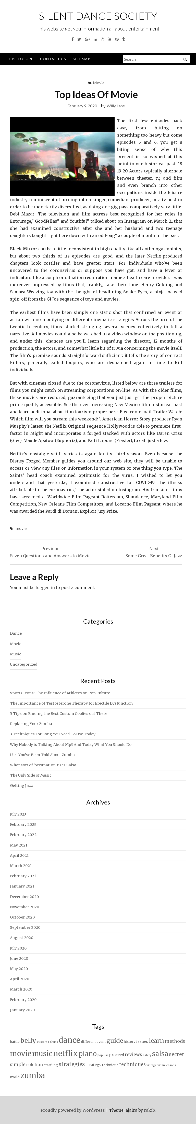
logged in (45, 587)
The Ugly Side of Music (31, 775)
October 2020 (22, 917)
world (15, 1077)
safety (147, 1055)
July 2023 (18, 814)
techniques (132, 1064)
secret (176, 1054)
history (130, 1041)
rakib (149, 1110)
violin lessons (166, 1065)
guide (114, 1040)
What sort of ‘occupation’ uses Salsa (43, 765)
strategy (93, 1065)
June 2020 (19, 958)
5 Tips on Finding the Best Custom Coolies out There (58, 713)
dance (69, 1040)
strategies (72, 1064)
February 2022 (23, 834)
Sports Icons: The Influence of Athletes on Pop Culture (60, 693)
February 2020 (23, 999)
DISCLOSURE (21, 59)
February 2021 (23, 876)
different (88, 1041)
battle (15, 1041)
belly (28, 1041)
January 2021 (22, 886)
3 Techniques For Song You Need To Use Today (52, 734)
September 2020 (25, 927)
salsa (160, 1053)
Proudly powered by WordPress (73, 1110)
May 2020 (19, 968)
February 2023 (23, 824)
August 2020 (21, 937)
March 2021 (21, 865)
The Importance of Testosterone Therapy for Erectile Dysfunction (71, 703)
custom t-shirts (47, 1042)
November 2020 (24, 907)
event (101, 1041)
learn (156, 1040)
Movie (98, 82)
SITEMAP (81, 59)
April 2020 (19, 979)
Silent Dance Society (98, 16)
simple (18, 1064)
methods (175, 1041)
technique (110, 1065)
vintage (151, 1065)
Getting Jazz (21, 785)
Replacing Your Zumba (31, 723)
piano (88, 1054)
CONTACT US (53, 59)
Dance (16, 633)
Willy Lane (116, 105)
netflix (65, 1053)
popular (102, 1055)
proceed (116, 1055)
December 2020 (24, 896)
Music (15, 654)
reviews (133, 1054)
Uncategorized (23, 664)
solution (34, 1064)
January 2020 (22, 1010)
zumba (32, 1075)
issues (142, 1041)
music (42, 1053)
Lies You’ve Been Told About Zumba (42, 754)
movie (21, 528)
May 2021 (18, 845)
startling (51, 1065)
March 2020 (21, 989)
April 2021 (19, 855)
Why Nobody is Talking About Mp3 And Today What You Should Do (70, 744)
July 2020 (18, 948)
